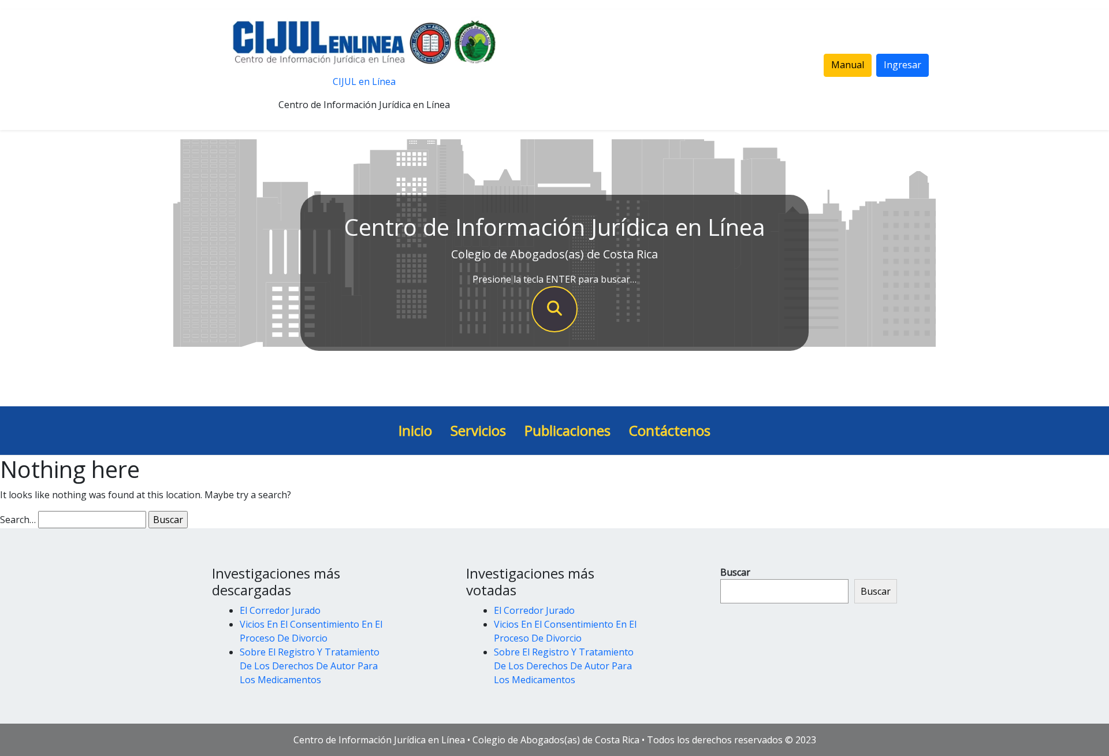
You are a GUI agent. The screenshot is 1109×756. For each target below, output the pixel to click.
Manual (847, 64)
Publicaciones (567, 430)
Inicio (415, 430)
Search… (18, 519)
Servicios (478, 430)
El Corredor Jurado (280, 610)
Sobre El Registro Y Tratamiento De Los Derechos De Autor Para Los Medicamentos (309, 666)
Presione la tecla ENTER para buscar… (554, 279)
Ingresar (902, 64)
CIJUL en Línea (364, 81)
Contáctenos (669, 430)
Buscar (735, 572)
